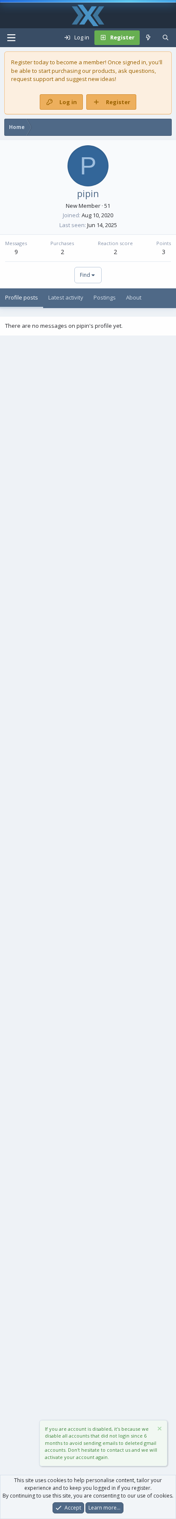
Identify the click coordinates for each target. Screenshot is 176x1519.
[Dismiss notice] (158, 1430)
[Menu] (11, 38)
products (103, 71)
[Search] (165, 37)
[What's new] (148, 37)
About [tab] (133, 297)
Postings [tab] (105, 297)
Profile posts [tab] (21, 297)
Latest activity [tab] (65, 297)
